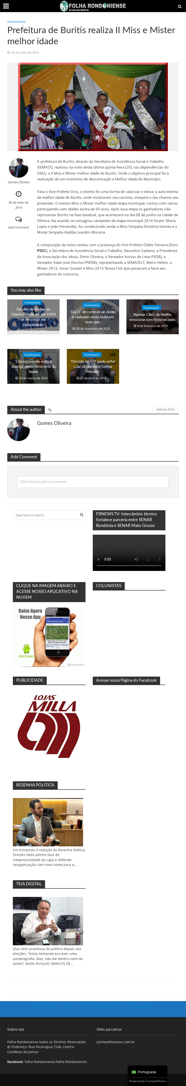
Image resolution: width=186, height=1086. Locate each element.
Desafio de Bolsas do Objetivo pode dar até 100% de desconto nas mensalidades (33, 317)
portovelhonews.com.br (116, 1042)
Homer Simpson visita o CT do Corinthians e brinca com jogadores (93, 1005)
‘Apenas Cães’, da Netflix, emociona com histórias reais (152, 317)
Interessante (16, 21)
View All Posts (165, 409)
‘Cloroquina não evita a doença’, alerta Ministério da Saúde (33, 367)
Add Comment (18, 227)
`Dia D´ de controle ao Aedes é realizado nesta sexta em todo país (93, 317)
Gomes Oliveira (19, 182)
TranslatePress (156, 1081)
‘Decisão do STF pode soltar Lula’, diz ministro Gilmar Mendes (93, 367)
